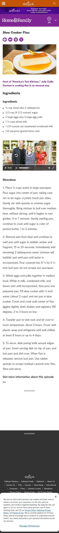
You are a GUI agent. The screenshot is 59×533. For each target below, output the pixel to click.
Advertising (38, 485)
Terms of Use (29, 492)
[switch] (16, 168)
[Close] (56, 496)
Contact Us (10, 485)
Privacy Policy (15, 492)
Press (22, 489)
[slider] (29, 165)
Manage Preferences (29, 526)
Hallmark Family (27, 481)
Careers (28, 485)
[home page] (28, 3)
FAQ (20, 485)
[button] (16, 155)
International (51, 485)
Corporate (13, 489)
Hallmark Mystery (11, 481)
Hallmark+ (40, 481)
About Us (51, 481)
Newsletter (48, 489)
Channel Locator (34, 489)
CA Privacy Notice (45, 492)
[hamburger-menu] (3, 3)
